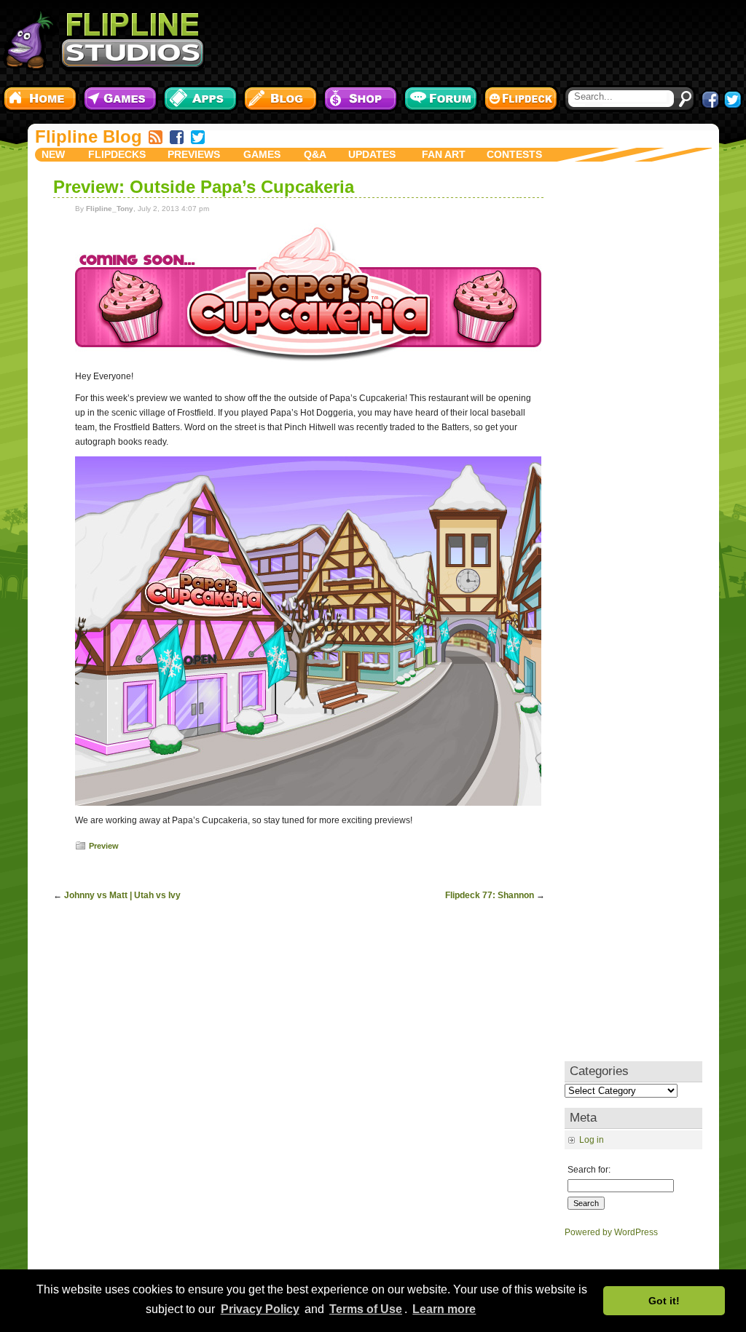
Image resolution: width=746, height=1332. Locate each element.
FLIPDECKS (117, 154)
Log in (591, 1140)
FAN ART (444, 154)
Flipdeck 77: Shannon (489, 895)
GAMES (261, 154)
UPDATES (372, 154)
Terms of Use (365, 1309)
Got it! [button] (664, 1301)
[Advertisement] (478, 40)
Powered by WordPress (611, 1232)
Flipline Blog (88, 136)
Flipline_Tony (109, 209)
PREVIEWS (194, 154)
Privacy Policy (260, 1309)
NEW (53, 154)
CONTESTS (514, 154)
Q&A (315, 154)
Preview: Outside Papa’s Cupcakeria (203, 187)
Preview (104, 845)
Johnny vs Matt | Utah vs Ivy (122, 895)
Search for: (589, 1170)
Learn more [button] (444, 1309)
